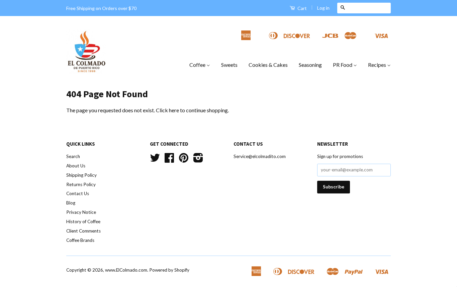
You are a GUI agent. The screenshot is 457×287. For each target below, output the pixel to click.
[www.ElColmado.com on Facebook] (169, 160)
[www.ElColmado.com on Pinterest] (184, 160)
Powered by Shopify (169, 270)
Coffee (197, 64)
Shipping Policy (81, 175)
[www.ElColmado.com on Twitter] (155, 160)
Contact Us (77, 193)
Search (73, 156)
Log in (323, 8)
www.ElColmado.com (126, 270)
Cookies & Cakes (268, 64)
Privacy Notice (81, 212)
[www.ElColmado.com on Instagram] (198, 160)
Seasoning (310, 64)
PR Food (343, 64)
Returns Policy (81, 184)
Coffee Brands (80, 240)
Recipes (377, 64)
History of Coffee (83, 221)
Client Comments (83, 231)
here (174, 110)
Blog (70, 202)
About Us (75, 165)
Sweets (229, 64)
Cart (301, 8)
